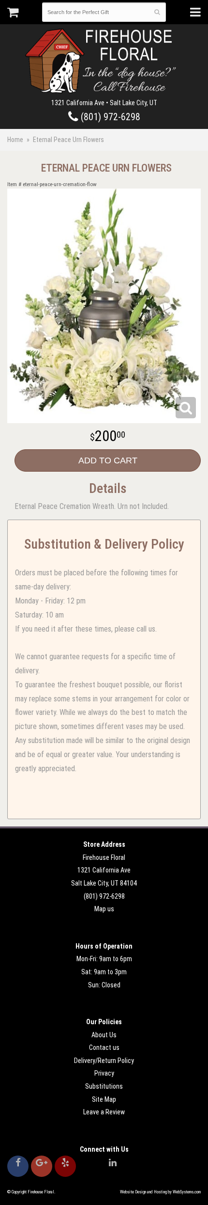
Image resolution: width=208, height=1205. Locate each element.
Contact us (104, 1047)
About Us (104, 1035)
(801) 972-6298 (109, 117)
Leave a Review (104, 1112)
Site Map (104, 1099)
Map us (104, 909)
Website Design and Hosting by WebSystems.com (160, 1191)
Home (15, 139)
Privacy (104, 1073)
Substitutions (104, 1086)
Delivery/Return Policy (104, 1060)
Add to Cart (107, 460)
